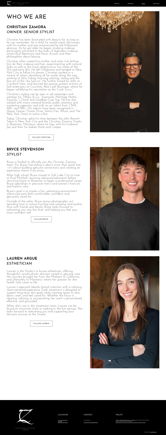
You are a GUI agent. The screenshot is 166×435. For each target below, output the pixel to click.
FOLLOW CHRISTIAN (41, 137)
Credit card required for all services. (126, 420)
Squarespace (153, 432)
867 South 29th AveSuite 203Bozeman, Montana (63, 421)
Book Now (156, 3)
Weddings (130, 3)
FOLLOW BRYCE (41, 219)
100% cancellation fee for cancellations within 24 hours (130, 422)
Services (116, 3)
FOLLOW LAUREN (41, 323)
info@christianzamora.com (91, 422)
